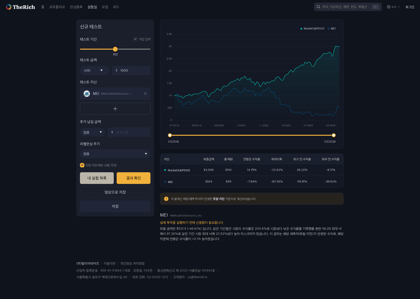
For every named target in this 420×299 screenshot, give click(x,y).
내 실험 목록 (97, 178)
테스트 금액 (88, 60)
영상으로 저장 (115, 192)
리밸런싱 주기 (90, 144)
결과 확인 (133, 178)
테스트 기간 (88, 39)
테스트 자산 (88, 82)
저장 (115, 206)
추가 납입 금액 (90, 122)
